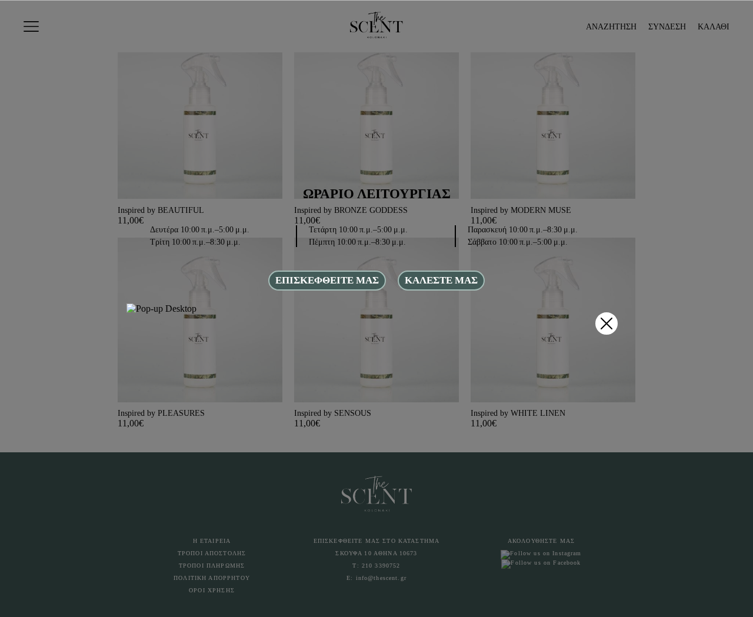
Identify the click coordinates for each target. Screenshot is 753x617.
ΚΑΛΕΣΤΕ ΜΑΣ (441, 280)
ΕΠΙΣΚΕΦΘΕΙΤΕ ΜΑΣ (327, 280)
